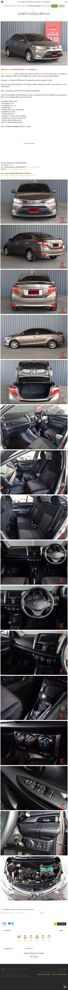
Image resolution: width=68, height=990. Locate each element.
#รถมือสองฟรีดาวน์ (28, 909)
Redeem (26, 969)
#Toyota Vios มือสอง (16, 909)
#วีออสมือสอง (7, 909)
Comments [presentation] (8, 948)
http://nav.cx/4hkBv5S (32, 167)
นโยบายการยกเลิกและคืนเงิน (59, 974)
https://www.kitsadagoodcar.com (17, 169)
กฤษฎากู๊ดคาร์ (46, 2)
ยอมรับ (54, 6)
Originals (9, 969)
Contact (9, 971)
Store (12, 2)
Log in (34, 956)
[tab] (8, 948)
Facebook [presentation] (29, 949)
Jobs (14, 971)
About (3, 971)
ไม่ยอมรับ (61, 6)
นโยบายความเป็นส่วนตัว (34, 6)
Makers (6, 2)
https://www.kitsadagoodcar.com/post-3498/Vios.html (18, 175)
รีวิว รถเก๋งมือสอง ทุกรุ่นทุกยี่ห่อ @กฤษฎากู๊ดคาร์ (30, 2)
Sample (21, 969)
